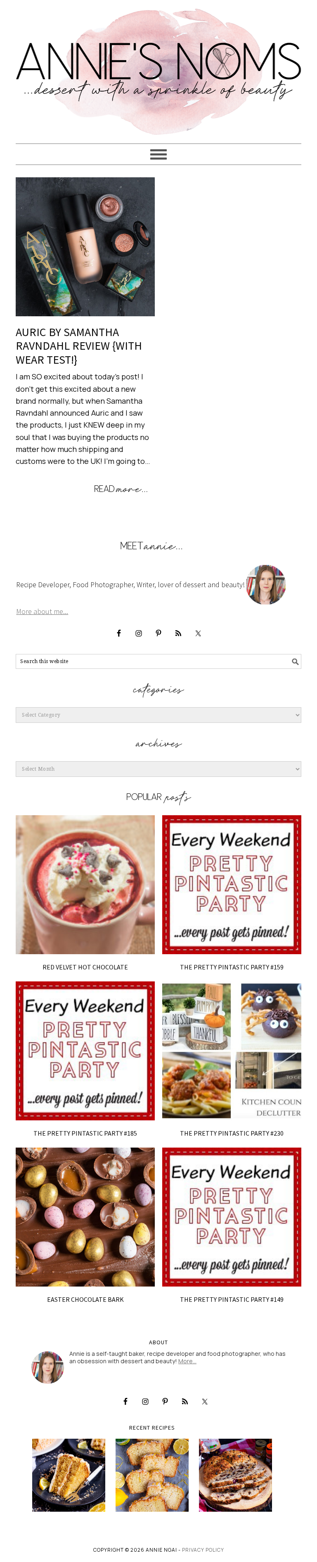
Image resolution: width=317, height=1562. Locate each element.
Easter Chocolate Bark (85, 1299)
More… (187, 1361)
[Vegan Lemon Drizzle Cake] (152, 1475)
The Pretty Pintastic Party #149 (232, 1299)
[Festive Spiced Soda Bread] (235, 1475)
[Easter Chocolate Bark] (85, 1217)
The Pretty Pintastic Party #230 (232, 1133)
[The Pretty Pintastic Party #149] (231, 1217)
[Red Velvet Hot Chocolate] (85, 884)
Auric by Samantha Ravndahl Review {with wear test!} (79, 346)
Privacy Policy (203, 1549)
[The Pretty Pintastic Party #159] (231, 884)
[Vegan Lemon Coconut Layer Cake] (68, 1475)
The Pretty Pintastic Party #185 (85, 1133)
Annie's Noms (158, 68)
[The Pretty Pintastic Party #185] (85, 1050)
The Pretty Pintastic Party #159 (232, 967)
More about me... (42, 611)
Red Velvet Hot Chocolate (85, 967)
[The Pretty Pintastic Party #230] (231, 1050)
